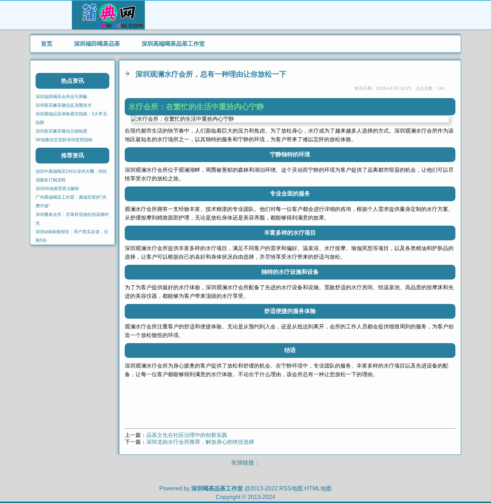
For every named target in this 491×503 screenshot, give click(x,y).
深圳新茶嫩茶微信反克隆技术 (64, 105)
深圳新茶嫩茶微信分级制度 (61, 131)
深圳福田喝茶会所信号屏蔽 (61, 96)
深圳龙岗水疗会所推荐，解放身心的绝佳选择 (200, 442)
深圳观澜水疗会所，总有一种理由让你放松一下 (211, 74)
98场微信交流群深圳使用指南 (64, 139)
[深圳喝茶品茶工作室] (108, 26)
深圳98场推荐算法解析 (57, 188)
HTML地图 (318, 488)
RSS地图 (291, 488)
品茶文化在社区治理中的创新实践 (186, 435)
